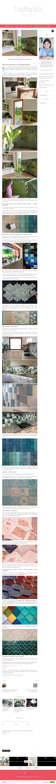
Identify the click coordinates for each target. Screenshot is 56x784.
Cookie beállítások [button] (46, 782)
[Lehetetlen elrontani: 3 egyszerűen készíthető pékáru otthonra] (4, 685)
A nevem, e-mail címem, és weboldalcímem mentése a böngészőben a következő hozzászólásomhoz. (17, 731)
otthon (22, 57)
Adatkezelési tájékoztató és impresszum (24, 776)
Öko (21, 26)
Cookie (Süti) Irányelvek (35, 776)
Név (3, 724)
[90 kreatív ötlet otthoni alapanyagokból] (35, 685)
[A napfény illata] (28, 773)
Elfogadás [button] (52, 782)
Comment (4, 734)
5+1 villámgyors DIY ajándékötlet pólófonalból (6, 709)
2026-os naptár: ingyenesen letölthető (46, 73)
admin (4, 680)
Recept (25, 26)
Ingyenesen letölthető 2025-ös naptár (46, 84)
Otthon (16, 26)
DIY (12, 26)
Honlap (27, 724)
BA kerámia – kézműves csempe (11, 665)
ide (13, 675)
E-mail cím (16, 724)
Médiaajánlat (48, 26)
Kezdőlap (7, 26)
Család (30, 26)
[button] (4, 761)
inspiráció (17, 57)
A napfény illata (28, 9)
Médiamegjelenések (38, 26)
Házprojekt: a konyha (43, 87)
